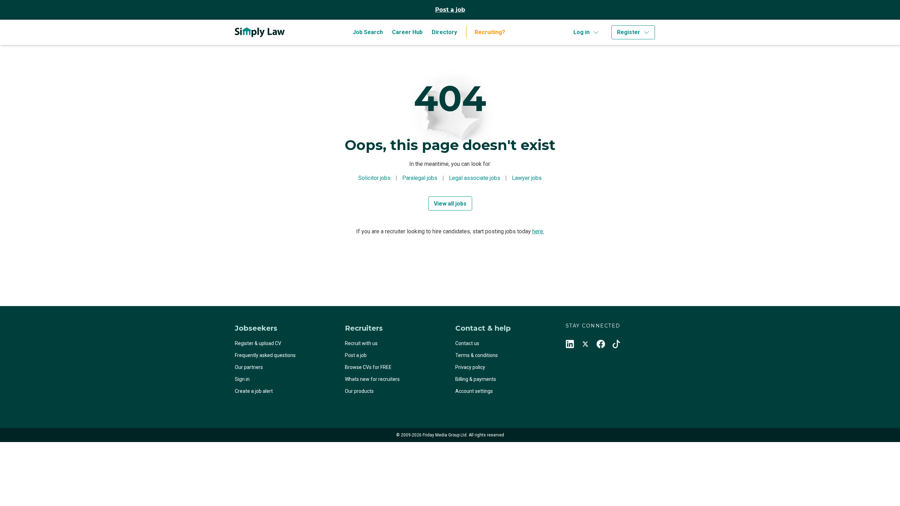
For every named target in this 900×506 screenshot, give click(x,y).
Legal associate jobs (474, 178)
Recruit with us (361, 343)
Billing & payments (475, 379)
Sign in (242, 379)
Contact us (467, 343)
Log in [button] (581, 32)
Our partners (249, 367)
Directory (444, 32)
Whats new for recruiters (372, 379)
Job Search (368, 32)
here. (538, 231)
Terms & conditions (476, 355)
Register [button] (628, 32)
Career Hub (407, 32)
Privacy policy (470, 367)
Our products (359, 391)
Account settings (474, 391)
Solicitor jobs (374, 178)
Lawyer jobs (527, 178)
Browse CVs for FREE (368, 367)
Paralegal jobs (419, 178)
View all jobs (450, 203)
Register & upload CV (258, 343)
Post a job (450, 9)
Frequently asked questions (265, 355)
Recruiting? (490, 32)
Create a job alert (254, 391)
